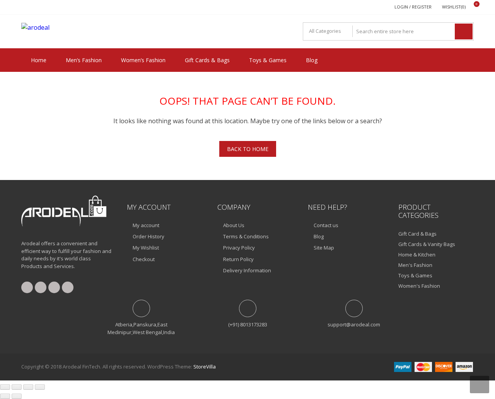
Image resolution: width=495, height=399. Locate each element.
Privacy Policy (239, 247)
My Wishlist (146, 247)
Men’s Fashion (84, 60)
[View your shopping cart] (471, 7)
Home (38, 60)
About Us (233, 225)
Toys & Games (268, 60)
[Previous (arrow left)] (5, 396)
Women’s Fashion (143, 60)
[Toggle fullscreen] (17, 387)
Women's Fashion (419, 285)
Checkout (144, 259)
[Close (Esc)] (40, 387)
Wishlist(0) (454, 7)
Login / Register (413, 7)
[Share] (28, 387)
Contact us (326, 225)
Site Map (324, 247)
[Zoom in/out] (5, 387)
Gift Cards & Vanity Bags (426, 244)
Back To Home (247, 149)
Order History (148, 236)
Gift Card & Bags (417, 233)
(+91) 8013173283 (247, 324)
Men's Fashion (415, 264)
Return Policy (238, 259)
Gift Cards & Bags (207, 60)
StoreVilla (204, 366)
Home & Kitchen (416, 254)
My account (146, 225)
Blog (311, 60)
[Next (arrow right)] (17, 396)
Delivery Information (247, 270)
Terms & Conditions (246, 236)
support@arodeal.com (354, 324)
